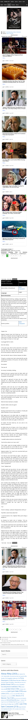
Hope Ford (9, 682)
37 (20, 255)
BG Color (9, 279)
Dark (24, 1)
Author (12, 1)
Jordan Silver (12, 689)
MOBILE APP (7, 1)
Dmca (17, 4)
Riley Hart (12, 704)
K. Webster (22, 689)
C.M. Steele (5, 676)
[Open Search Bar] (27, 4)
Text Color (3, 279)
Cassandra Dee (13, 676)
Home (2, 1)
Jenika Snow (7, 684)
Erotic (9, 4)
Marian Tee (7, 698)
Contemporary (9, 32)
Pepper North (20, 702)
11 (13, 255)
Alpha (2, 4)
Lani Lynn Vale (15, 691)
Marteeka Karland (18, 698)
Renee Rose (5, 704)
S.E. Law (21, 704)
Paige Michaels (4, 702)
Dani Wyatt (22, 676)
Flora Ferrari (18, 680)
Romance (18, 32)
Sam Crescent (10, 33)
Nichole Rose (11, 700)
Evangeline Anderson (13, 678)
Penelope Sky (13, 702)
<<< (2, 255)
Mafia (5, 4)
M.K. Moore (18, 696)
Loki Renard (12, 693)
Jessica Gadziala (13, 687)
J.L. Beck (16, 682)
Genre (16, 1)
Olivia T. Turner (21, 700)
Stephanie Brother (8, 709)
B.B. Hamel (21, 674)
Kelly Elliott (4, 691)
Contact (13, 4)
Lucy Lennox (9, 695)
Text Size (15, 279)
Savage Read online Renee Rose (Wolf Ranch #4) (13, 644)
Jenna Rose (18, 684)
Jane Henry (23, 682)
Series (20, 1)
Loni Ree (18, 693)
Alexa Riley (9, 673)
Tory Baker (17, 709)
